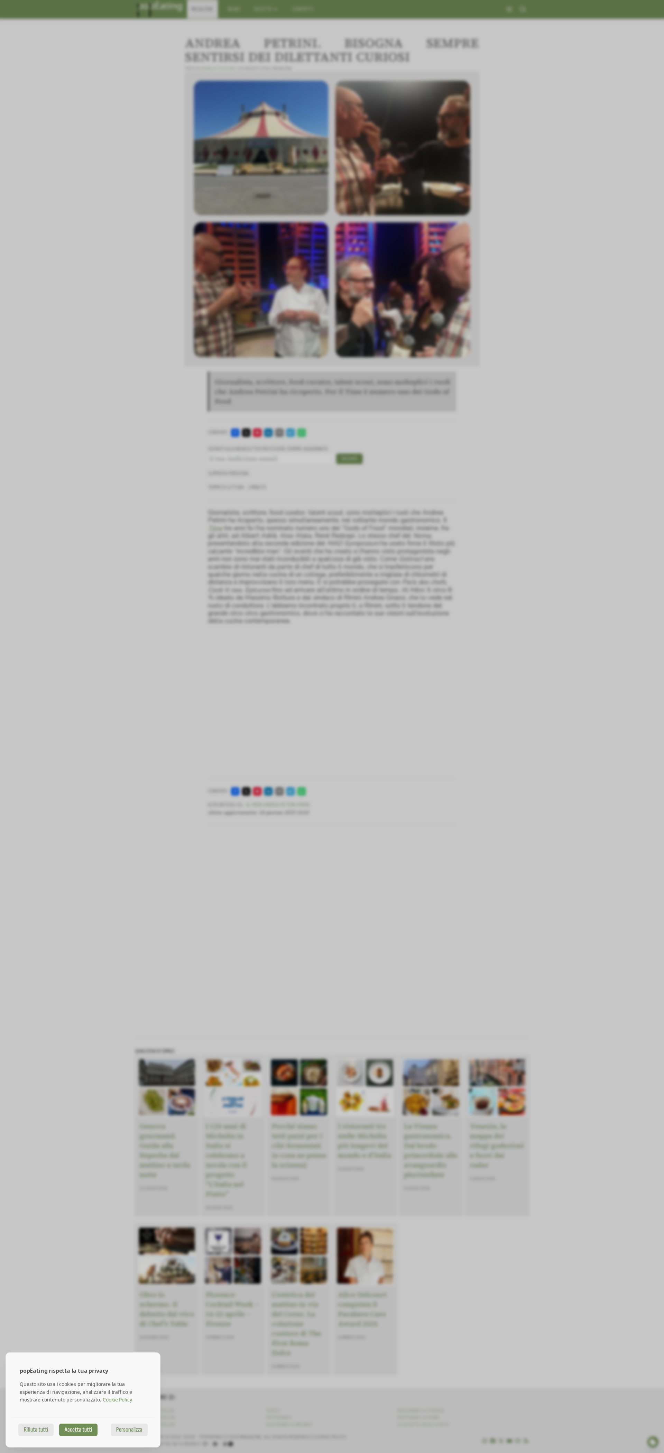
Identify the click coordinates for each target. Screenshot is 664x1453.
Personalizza (129, 1429)
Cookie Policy (117, 1399)
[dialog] (83, 1399)
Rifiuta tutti (36, 1429)
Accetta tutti (78, 1429)
